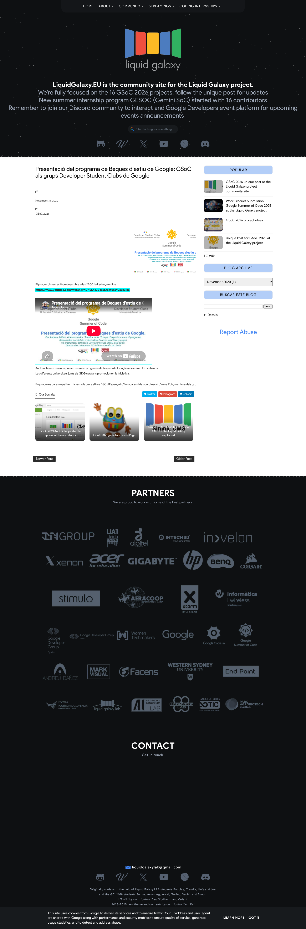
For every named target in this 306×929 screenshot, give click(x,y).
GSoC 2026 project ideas (244, 220)
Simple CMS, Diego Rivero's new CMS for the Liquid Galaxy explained (168, 431)
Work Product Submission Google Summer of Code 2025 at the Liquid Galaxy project (248, 205)
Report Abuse (238, 332)
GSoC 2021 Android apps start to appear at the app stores (60, 433)
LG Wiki (209, 256)
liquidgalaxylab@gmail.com (156, 867)
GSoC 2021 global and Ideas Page (114, 435)
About (104, 6)
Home (88, 6)
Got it (254, 918)
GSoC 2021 (42, 213)
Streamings (160, 6)
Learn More (233, 918)
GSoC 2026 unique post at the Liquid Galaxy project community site (248, 186)
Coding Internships (198, 6)
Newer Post (44, 459)
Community (130, 6)
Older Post (184, 459)
